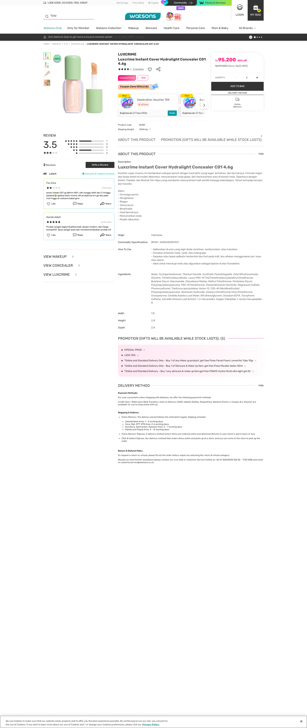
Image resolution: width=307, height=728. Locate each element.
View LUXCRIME (57, 274)
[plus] (257, 77)
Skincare (151, 28)
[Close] (301, 721)
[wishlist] (149, 69)
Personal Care (195, 28)
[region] (153, 722)
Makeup (133, 28)
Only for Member (78, 28)
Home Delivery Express (133, 434)
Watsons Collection (108, 28)
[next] (204, 105)
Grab (172, 113)
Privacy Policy (150, 724)
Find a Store (138, 3)
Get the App (122, 3)
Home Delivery (129, 417)
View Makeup (55, 257)
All (45, 173)
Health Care (171, 28)
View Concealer (58, 265)
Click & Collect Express (133, 438)
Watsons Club (53, 28)
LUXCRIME (127, 54)
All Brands (246, 28)
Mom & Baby (220, 28)
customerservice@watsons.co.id (137, 462)
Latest (52, 173)
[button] (256, 10)
